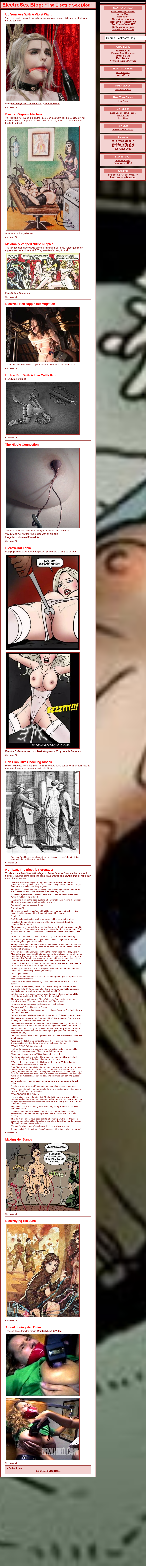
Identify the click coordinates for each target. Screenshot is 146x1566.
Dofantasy (20, 751)
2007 (117, 149)
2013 (125, 144)
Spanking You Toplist (122, 129)
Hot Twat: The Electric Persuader (29, 869)
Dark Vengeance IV (47, 751)
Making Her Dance (18, 1139)
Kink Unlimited (52, 103)
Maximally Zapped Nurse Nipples (29, 244)
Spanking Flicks (123, 89)
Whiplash (42, 1331)
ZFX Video (56, 1331)
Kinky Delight (18, 379)
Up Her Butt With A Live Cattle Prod (31, 375)
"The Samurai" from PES (122, 24)
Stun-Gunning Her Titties (23, 1327)
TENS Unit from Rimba (123, 27)
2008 (131, 146)
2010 (120, 146)
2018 (120, 141)
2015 (114, 144)
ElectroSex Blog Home (48, 1471)
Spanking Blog (123, 56)
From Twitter (12, 765)
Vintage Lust (123, 115)
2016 (131, 141)
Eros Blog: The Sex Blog (123, 113)
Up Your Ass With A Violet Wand (28, 14)
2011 (114, 146)
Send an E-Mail (122, 160)
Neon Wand (123, 16)
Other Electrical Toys (123, 29)
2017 (125, 141)
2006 (122, 149)
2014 (120, 144)
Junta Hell (115, 177)
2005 (128, 149)
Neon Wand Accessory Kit (123, 22)
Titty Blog (123, 118)
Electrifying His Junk (20, 1221)
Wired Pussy (123, 75)
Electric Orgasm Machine (23, 114)
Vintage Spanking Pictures (123, 61)
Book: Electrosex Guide (123, 11)
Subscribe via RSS (123, 163)
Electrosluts (123, 72)
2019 (114, 141)
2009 (125, 146)
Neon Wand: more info (123, 19)
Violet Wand (123, 14)
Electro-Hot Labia (18, 548)
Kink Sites (123, 101)
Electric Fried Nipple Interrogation (30, 304)
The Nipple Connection (22, 444)
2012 (131, 144)
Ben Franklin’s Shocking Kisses (28, 762)
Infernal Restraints (29, 537)
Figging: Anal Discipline (123, 53)
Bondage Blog (123, 50)
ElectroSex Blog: (47, 5)
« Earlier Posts (14, 1468)
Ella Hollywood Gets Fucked (26, 103)
